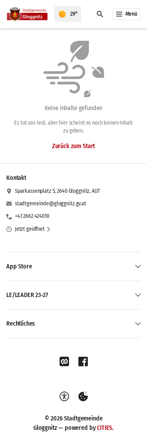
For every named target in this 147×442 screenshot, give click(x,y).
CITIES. (105, 427)
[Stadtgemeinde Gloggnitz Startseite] (27, 14)
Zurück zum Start (73, 146)
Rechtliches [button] (20, 323)
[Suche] (100, 14)
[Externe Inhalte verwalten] (83, 396)
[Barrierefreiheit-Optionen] (64, 396)
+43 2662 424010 (32, 216)
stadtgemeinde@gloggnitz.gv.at (50, 203)
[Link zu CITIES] (64, 361)
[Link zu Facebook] (83, 361)
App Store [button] (19, 266)
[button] (33, 229)
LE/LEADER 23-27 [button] (27, 295)
